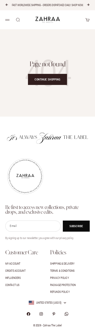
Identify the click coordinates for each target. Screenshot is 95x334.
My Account (12, 263)
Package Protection (63, 285)
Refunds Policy (60, 292)
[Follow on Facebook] (28, 314)
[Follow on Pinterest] (54, 314)
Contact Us (12, 285)
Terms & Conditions (62, 271)
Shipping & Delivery (62, 263)
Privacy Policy (59, 278)
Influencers (13, 278)
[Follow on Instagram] (41, 314)
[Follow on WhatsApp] (66, 314)
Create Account (15, 271)
